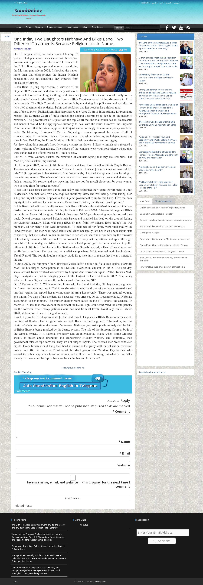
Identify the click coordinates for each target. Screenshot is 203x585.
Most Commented (163, 201)
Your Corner (97, 27)
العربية (168, 2)
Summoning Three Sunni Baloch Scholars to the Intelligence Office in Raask (156, 77)
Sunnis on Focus (54, 27)
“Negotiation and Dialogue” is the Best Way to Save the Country (157, 168)
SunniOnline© (100, 581)
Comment (121, 412)
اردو (161, 2)
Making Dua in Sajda (149, 232)
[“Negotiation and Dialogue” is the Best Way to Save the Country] (186, 171)
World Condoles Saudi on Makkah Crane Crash (162, 226)
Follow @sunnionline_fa (73, 367)
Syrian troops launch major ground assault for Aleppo (165, 220)
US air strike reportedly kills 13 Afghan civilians (162, 251)
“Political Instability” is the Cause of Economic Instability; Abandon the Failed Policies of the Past (158, 184)
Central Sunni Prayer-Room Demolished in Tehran (164, 245)
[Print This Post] (120, 49)
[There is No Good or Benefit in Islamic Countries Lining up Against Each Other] (186, 126)
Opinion (39, 27)
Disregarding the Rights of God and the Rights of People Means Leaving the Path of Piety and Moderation (158, 154)
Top (15, 581)
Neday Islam (72, 27)
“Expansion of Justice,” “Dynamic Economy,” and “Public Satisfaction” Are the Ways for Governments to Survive (158, 139)
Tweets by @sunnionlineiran (152, 372)
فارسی (177, 2)
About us (84, 524)
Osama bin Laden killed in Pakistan (156, 213)
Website (124, 465)
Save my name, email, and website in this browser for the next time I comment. (78, 484)
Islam (84, 27)
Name (124, 442)
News (28, 27)
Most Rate (144, 201)
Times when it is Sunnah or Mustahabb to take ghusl (165, 239)
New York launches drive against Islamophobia (162, 266)
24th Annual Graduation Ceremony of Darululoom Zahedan (163, 259)
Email (125, 453)
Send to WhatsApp (23, 372)
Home (18, 27)
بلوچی (154, 2)
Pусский (145, 2)
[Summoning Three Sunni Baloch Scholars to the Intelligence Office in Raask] (186, 79)
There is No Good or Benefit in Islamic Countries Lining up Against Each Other (157, 123)
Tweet (7, 36)
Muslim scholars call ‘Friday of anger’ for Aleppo (162, 207)
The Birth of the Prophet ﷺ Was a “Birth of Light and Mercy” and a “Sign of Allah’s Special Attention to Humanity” (158, 45)
